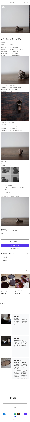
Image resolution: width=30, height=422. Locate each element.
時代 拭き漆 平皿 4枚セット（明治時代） (7, 290)
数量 (2, 233)
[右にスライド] (18, 35)
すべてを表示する (24, 271)
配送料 (6, 230)
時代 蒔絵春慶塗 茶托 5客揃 (21, 290)
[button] (1, 2)
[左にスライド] (11, 35)
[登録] (25, 401)
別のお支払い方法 (15, 248)
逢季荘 (14, 419)
